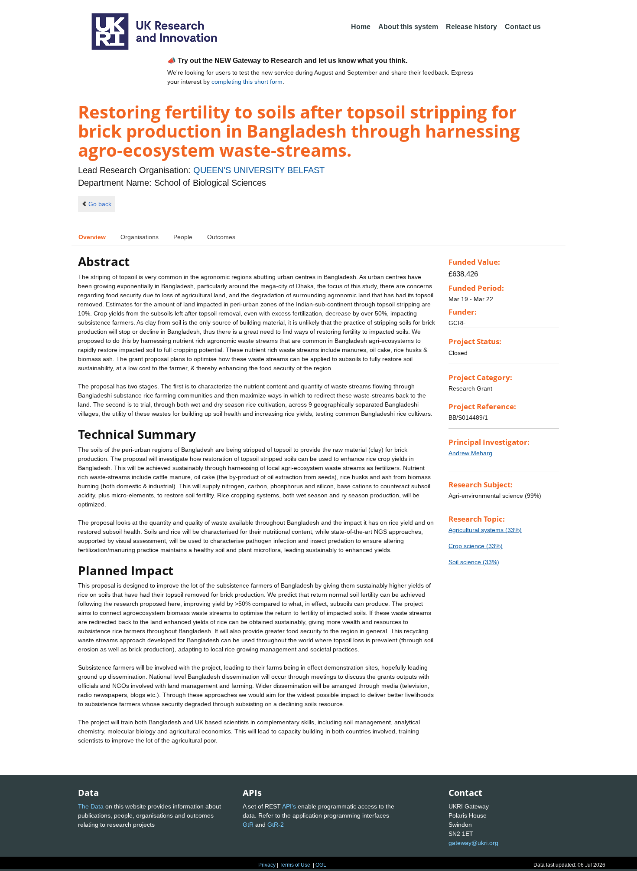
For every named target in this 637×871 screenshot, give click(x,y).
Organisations (139, 236)
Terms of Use (295, 865)
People (182, 236)
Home (360, 26)
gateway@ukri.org (473, 842)
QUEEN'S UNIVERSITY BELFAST (259, 170)
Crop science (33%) (475, 545)
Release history (471, 26)
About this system (408, 26)
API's (289, 806)
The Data (91, 806)
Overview (92, 236)
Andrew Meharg (470, 453)
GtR (248, 824)
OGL (320, 865)
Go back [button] (99, 203)
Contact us (523, 26)
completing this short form (247, 81)
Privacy (267, 865)
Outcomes (221, 236)
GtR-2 (275, 824)
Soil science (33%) (473, 562)
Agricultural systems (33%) (485, 529)
